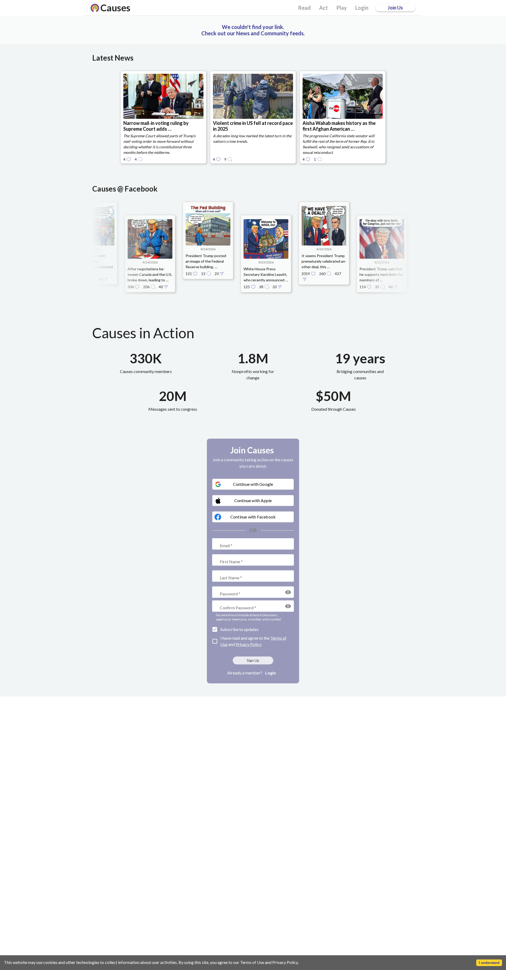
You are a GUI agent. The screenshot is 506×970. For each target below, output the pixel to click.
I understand (489, 963)
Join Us (395, 8)
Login (270, 672)
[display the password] (288, 592)
